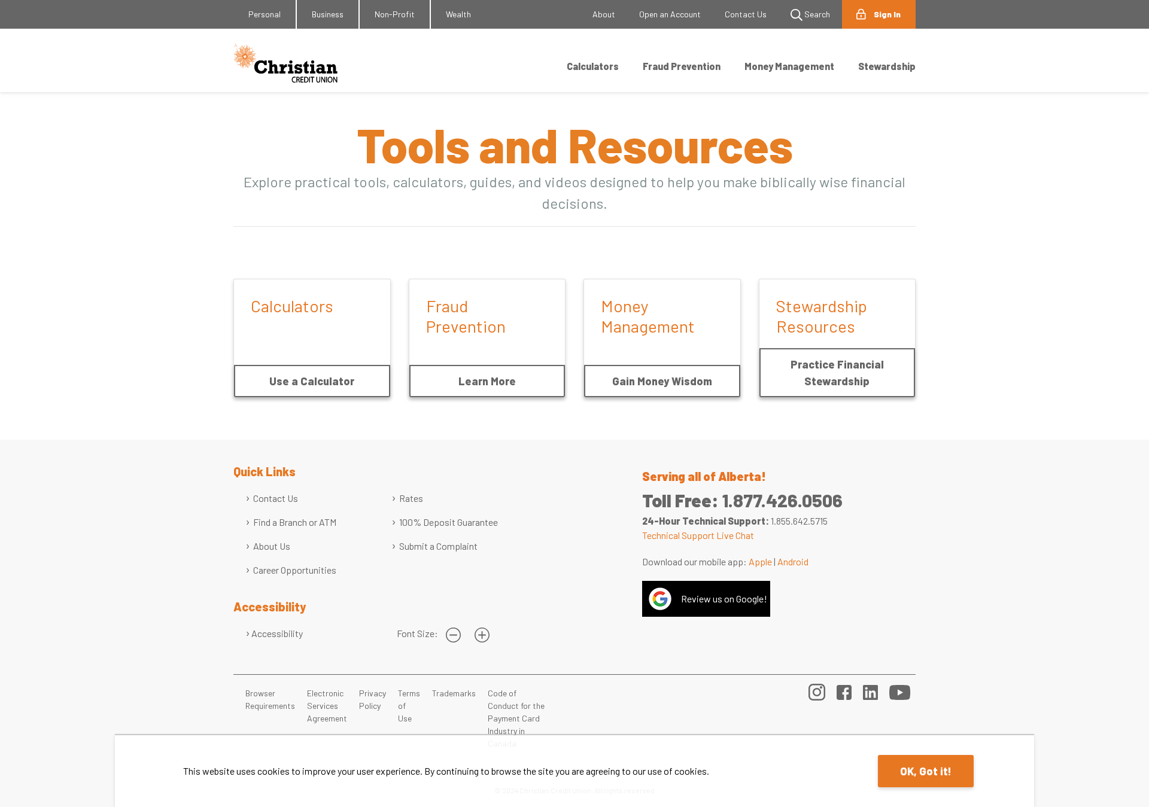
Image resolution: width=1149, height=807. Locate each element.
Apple (760, 561)
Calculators (593, 66)
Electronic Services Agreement (327, 705)
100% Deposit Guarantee (448, 522)
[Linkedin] (870, 690)
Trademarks (454, 693)
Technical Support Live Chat (698, 535)
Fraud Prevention (682, 66)
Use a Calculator (311, 381)
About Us (271, 546)
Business (328, 14)
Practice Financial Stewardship (837, 373)
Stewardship (887, 66)
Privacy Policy (372, 699)
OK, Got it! (926, 771)
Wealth (458, 14)
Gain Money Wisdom (662, 381)
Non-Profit (395, 14)
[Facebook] (844, 690)
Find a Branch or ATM (294, 522)
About (603, 14)
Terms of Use (409, 705)
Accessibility (277, 633)
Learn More (487, 381)
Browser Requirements (270, 699)
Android (792, 561)
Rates (411, 498)
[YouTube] (900, 690)
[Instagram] (816, 690)
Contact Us (746, 14)
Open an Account (670, 14)
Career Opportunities (294, 569)
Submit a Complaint (438, 546)
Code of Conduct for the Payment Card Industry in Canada (516, 718)
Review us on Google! (724, 598)
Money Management (789, 66)
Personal (264, 14)
